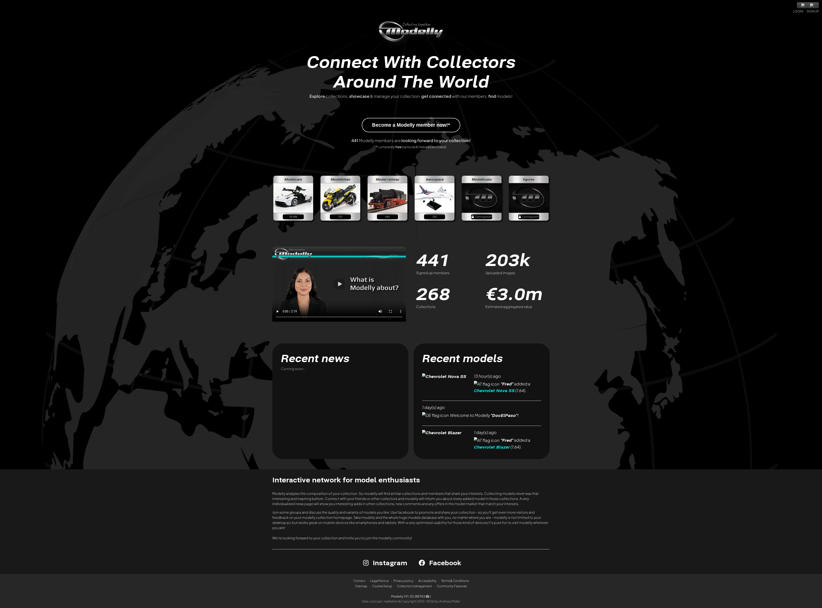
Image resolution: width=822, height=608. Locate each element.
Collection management (414, 586)
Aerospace (435, 179)
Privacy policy (403, 581)
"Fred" (507, 384)
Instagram (389, 563)
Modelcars (293, 179)
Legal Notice (379, 581)
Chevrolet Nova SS (494, 390)
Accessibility (427, 581)
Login (798, 11)
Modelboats (482, 179)
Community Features (452, 586)
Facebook (444, 563)
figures (529, 179)
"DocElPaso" (504, 415)
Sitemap (361, 586)
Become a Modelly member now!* (411, 125)
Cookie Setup (382, 586)
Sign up (813, 11)
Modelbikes (340, 179)
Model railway (387, 179)
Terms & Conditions (455, 581)
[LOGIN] (796, 4)
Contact (359, 581)
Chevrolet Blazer (492, 447)
